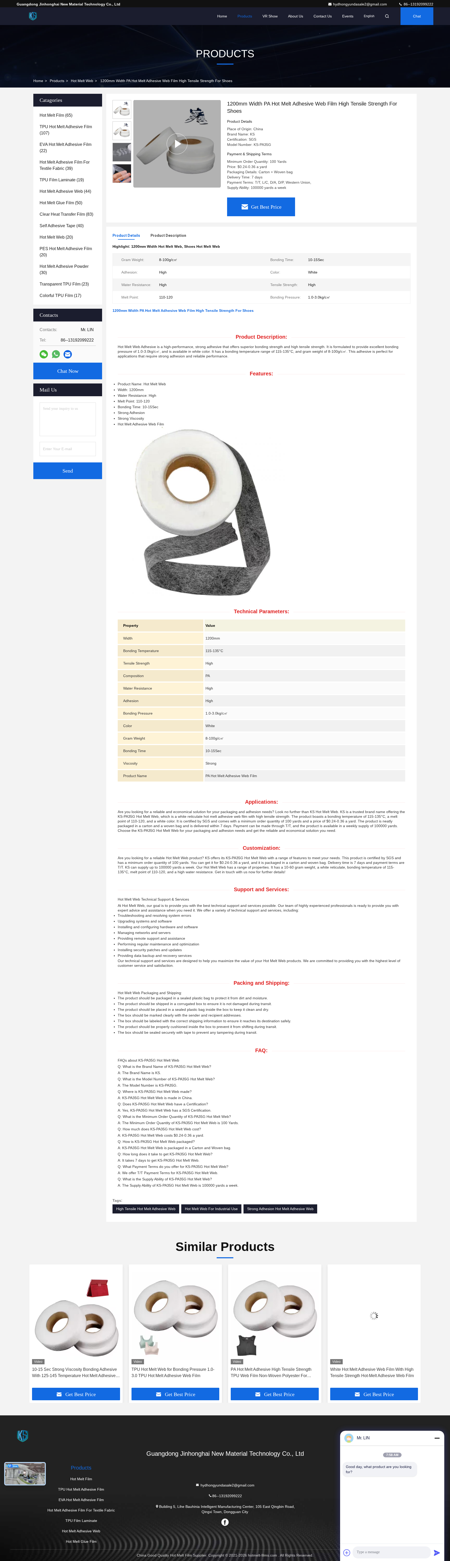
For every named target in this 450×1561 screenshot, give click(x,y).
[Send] (437, 1552)
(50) (61, 203)
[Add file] (347, 1552)
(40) (62, 226)
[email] (67, 354)
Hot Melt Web (82, 81)
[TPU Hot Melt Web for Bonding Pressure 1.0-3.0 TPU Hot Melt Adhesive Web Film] (76, 1315)
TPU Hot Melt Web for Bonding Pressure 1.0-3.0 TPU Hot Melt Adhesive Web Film (73, 1372)
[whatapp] (56, 354)
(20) (56, 237)
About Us (295, 16)
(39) (65, 165)
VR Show (270, 16)
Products (245, 16)
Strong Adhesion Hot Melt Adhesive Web (280, 1209)
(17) (60, 295)
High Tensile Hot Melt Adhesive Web (146, 1209)
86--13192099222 (418, 4)
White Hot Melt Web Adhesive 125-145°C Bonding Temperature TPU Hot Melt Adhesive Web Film (372, 1373)
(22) (65, 147)
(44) (65, 191)
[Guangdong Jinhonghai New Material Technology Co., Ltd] (33, 16)
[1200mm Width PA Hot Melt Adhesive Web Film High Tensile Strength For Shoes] (177, 144)
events (347, 16)
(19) (62, 180)
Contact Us (323, 16)
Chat (417, 16)
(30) (64, 269)
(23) (64, 284)
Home (222, 16)
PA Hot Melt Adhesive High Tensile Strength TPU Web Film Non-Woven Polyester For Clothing (172, 1373)
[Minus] (437, 1438)
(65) (56, 115)
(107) (66, 130)
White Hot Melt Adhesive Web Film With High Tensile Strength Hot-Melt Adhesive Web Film (272, 1372)
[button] (122, 180)
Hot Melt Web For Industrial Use (211, 1209)
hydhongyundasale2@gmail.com (360, 4)
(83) (66, 214)
